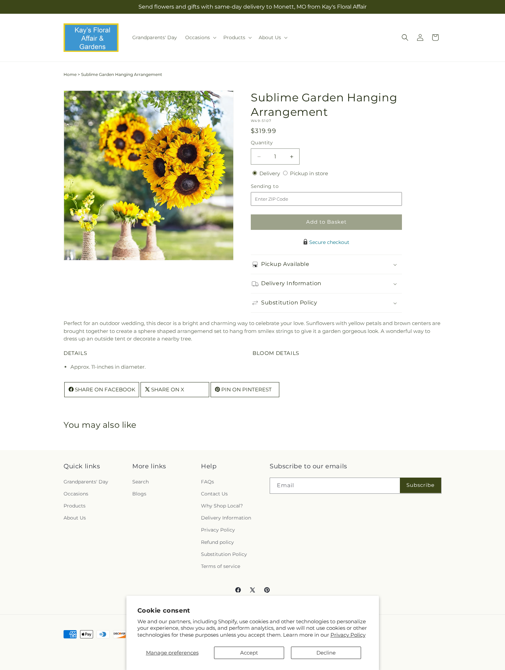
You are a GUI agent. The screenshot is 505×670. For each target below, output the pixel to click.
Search (140, 482)
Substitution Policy (224, 554)
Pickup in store (309, 173)
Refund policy (217, 542)
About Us (75, 518)
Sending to (275, 186)
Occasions (76, 494)
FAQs (207, 482)
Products (75, 506)
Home (70, 74)
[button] (200, 37)
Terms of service (220, 566)
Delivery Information (226, 518)
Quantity (262, 142)
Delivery (270, 173)
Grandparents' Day (86, 482)
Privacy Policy (348, 635)
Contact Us (214, 494)
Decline (326, 652)
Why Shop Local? (222, 506)
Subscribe (420, 485)
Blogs (139, 494)
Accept (249, 652)
